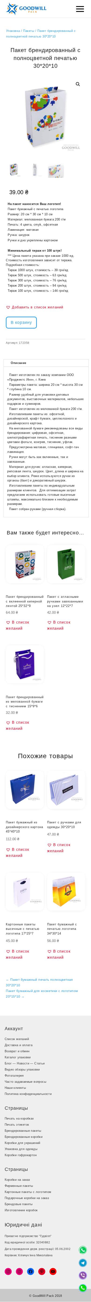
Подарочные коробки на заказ (27, 1198)
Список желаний (17, 1039)
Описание (18, 363)
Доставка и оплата (19, 1045)
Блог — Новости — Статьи (25, 1063)
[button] (78, 84)
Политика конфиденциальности (28, 1094)
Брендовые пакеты (19, 1204)
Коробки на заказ (17, 1179)
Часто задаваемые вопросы (25, 1081)
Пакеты (28, 31)
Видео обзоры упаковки (22, 1069)
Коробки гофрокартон (21, 1155)
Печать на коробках (19, 1118)
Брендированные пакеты (23, 1130)
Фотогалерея (14, 1075)
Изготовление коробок (21, 1210)
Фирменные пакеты (19, 1186)
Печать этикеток (17, 1124)
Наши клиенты (15, 1088)
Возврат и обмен (17, 1051)
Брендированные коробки (24, 1137)
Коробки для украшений (22, 1143)
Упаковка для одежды (21, 1149)
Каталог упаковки (18, 1057)
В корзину (21, 322)
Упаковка (13, 31)
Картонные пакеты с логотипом (28, 1192)
